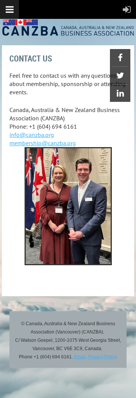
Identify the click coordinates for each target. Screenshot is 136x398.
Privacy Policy (102, 357)
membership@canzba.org (42, 143)
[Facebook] (120, 57)
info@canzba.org (31, 134)
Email (80, 357)
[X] (120, 75)
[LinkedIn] (120, 93)
